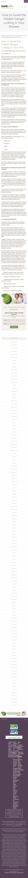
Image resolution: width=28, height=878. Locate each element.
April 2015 (14, 615)
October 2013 (14, 670)
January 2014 (14, 661)
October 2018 (14, 512)
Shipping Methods (10, 755)
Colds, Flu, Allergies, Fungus (15, 767)
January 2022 (14, 404)
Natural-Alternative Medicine (15, 805)
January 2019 (14, 503)
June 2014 (14, 646)
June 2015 (14, 608)
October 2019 (14, 478)
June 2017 (14, 556)
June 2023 (14, 388)
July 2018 (14, 521)
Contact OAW (10, 742)
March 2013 (14, 692)
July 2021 (14, 422)
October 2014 (14, 633)
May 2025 (14, 366)
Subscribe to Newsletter (20, 750)
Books (14, 807)
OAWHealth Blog (20, 754)
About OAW (9, 748)
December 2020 (14, 444)
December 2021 (14, 407)
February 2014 (14, 658)
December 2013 (14, 664)
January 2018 (14, 540)
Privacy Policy (13, 872)
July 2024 (14, 385)
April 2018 (14, 531)
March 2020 (14, 462)
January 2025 (14, 376)
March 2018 (14, 534)
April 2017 (14, 562)
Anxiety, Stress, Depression (15, 778)
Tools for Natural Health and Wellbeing (15, 793)
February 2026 (14, 341)
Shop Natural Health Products (15, 744)
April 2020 (14, 459)
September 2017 (14, 546)
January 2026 (14, 345)
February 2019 (14, 500)
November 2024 (14, 382)
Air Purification (15, 801)
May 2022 (14, 397)
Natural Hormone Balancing (15, 774)
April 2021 (14, 431)
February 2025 (14, 372)
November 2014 (14, 630)
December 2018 (14, 506)
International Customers (10, 752)
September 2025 (14, 357)
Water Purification (15, 798)
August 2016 (14, 580)
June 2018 (14, 525)
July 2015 (14, 605)
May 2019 (14, 494)
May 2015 (14, 611)
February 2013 (14, 695)
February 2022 (14, 400)
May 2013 (14, 686)
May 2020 (14, 456)
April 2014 (14, 652)
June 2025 (14, 363)
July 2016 (14, 584)
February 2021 (14, 438)
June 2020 (14, 453)
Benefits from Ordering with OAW (20, 759)
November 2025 (14, 351)
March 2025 (14, 369)
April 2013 (14, 689)
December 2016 (14, 571)
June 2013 (14, 683)
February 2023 (14, 391)
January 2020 (14, 469)
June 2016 (14, 587)
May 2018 (14, 528)
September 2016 (14, 577)
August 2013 (14, 677)
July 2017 (14, 552)
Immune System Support (15, 762)
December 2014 (14, 627)
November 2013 (14, 667)
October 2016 (14, 574)
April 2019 (14, 497)
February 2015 (14, 621)
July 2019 (14, 487)
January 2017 (14, 568)
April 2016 (14, 590)
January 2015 (14, 624)
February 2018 (14, 537)
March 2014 (14, 655)
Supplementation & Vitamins (15, 758)
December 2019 (14, 472)
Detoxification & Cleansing (15, 749)
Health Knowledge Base (20, 769)
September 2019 (14, 481)
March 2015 (14, 618)
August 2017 (14, 549)
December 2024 (14, 379)
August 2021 (14, 419)
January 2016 (14, 593)
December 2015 (14, 596)
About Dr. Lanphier (20, 743)
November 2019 (14, 475)
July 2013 (14, 680)
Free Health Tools (19, 774)
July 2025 (14, 360)
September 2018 (14, 515)
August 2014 (14, 639)
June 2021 (14, 425)
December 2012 (14, 701)
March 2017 (14, 565)
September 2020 (14, 450)
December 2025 (14, 348)
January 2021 (14, 441)
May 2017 (14, 559)
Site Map (7, 872)
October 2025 (14, 354)
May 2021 (14, 428)
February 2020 (14, 466)
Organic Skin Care (15, 787)
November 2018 (14, 509)
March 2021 (14, 435)
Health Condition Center (20, 765)
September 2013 (14, 674)
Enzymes (15, 771)
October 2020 (14, 447)
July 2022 (14, 394)
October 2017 (14, 543)
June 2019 (14, 490)
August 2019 (14, 484)
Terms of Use (20, 872)
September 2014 (14, 636)
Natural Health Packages (15, 753)
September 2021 (14, 416)
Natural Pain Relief (15, 783)
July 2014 (14, 642)
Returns (10, 750)
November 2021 (14, 410)
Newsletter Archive (20, 746)
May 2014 (14, 649)
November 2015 (14, 599)
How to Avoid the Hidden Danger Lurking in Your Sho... (13, 44)
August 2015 (14, 602)
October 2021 (14, 413)
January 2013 (14, 698)
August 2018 (14, 518)
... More (14, 705)
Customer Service (10, 745)
